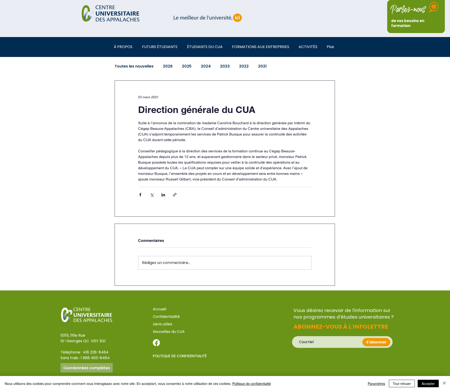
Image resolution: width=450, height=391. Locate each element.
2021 (262, 66)
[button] (124, 47)
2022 (244, 66)
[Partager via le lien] (174, 194)
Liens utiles (163, 324)
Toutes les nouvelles (134, 66)
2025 (186, 66)
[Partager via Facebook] (140, 194)
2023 (225, 66)
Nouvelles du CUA (169, 331)
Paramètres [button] (376, 383)
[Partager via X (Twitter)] (152, 194)
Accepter (428, 383)
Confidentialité (166, 316)
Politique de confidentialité (251, 383)
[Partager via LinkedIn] (163, 194)
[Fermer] (444, 383)
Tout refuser (402, 383)
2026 (167, 66)
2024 (206, 66)
